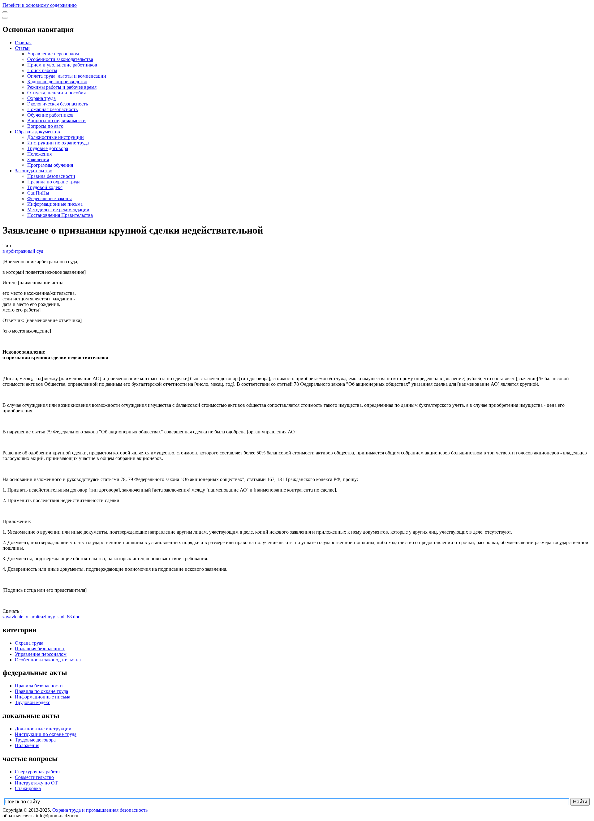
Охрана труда (41, 98)
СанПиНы (38, 193)
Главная (23, 42)
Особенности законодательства (60, 59)
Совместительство (34, 777)
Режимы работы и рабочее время (62, 87)
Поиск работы (42, 70)
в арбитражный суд (22, 251)
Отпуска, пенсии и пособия (56, 92)
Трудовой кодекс (44, 187)
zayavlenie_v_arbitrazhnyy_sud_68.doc (41, 616)
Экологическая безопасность (57, 103)
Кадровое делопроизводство (57, 81)
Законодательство (33, 170)
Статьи (22, 48)
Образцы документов (37, 131)
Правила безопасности (51, 176)
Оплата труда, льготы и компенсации (66, 76)
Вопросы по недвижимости (56, 120)
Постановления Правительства (60, 215)
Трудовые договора (47, 148)
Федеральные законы (49, 198)
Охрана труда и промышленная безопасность (100, 810)
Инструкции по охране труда (58, 142)
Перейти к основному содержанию (39, 5)
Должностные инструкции (55, 137)
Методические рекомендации (58, 209)
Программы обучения (50, 165)
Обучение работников (50, 115)
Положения (39, 154)
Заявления (38, 159)
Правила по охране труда (53, 181)
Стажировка (28, 788)
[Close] (4, 18)
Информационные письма (55, 204)
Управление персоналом (53, 53)
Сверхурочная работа (37, 771)
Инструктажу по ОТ (36, 782)
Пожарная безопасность (52, 109)
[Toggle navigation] (4, 12)
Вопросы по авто (45, 126)
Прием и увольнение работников (62, 64)
